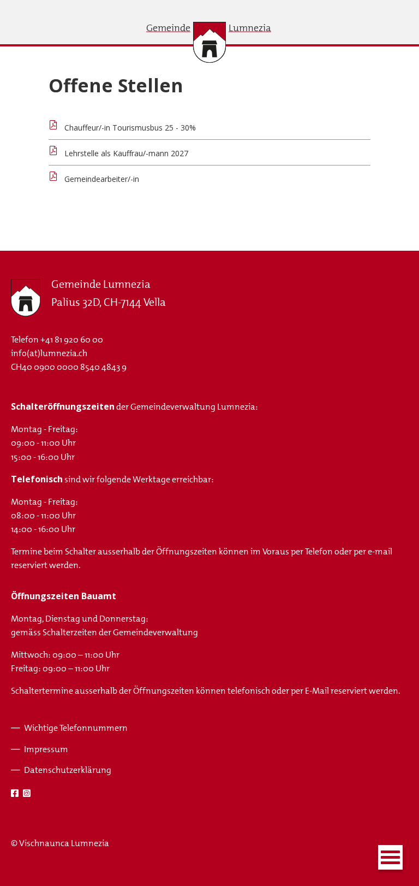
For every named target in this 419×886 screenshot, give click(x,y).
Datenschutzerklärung (67, 770)
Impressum (46, 749)
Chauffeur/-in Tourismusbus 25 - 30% (130, 127)
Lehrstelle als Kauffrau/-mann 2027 (126, 153)
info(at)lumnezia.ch (49, 353)
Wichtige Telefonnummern (76, 728)
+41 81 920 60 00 (71, 339)
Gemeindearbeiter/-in (101, 179)
